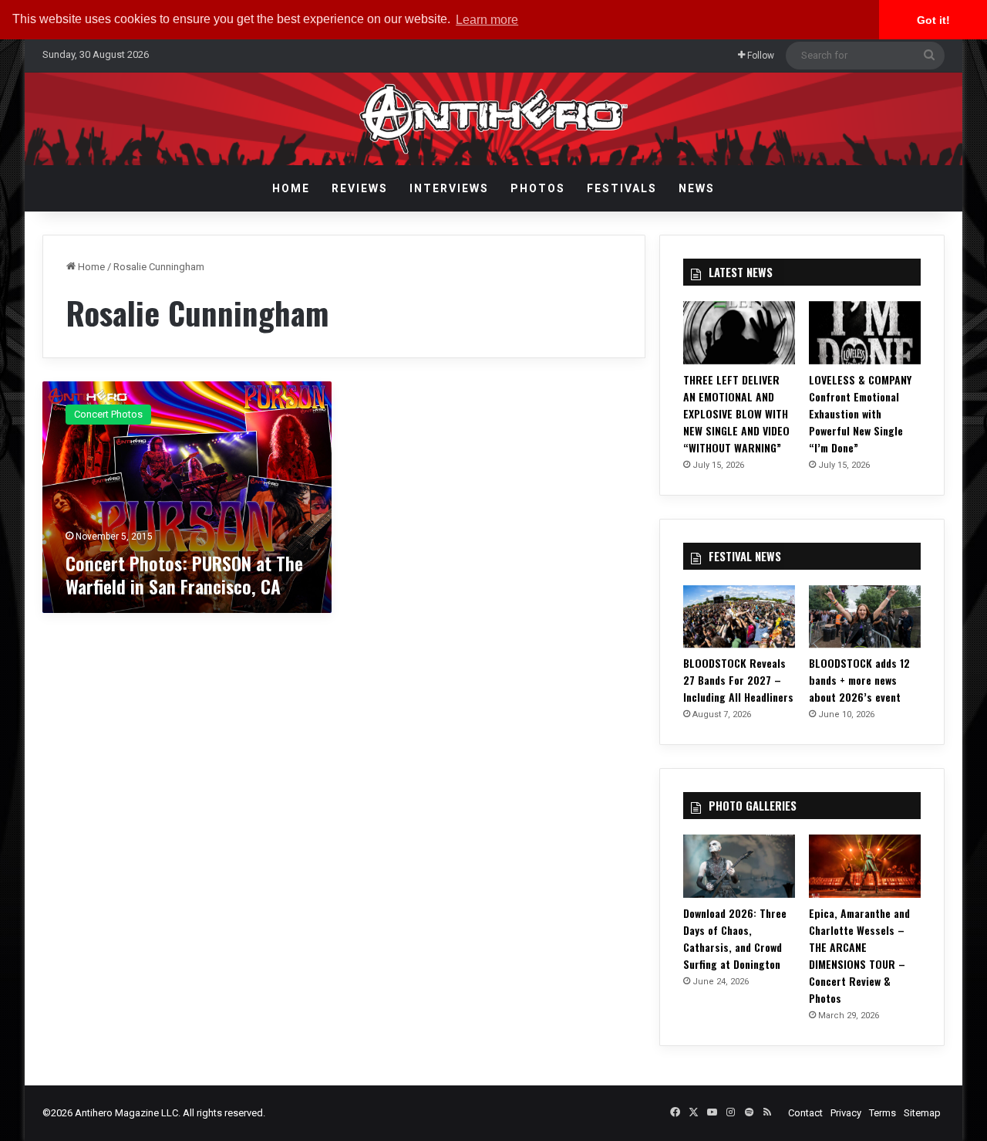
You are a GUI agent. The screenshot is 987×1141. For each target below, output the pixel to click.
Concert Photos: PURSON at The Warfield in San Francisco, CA (184, 574)
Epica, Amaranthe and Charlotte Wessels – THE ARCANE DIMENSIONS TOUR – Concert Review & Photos (859, 955)
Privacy (845, 1113)
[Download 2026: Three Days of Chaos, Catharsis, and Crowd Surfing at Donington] (739, 866)
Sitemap (922, 1113)
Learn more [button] (487, 19)
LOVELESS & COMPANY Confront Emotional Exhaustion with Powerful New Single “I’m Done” (860, 413)
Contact (805, 1113)
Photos (537, 188)
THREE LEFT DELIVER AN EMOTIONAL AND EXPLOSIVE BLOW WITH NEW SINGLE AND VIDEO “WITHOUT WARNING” (736, 413)
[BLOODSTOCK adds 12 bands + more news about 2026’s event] (865, 616)
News (697, 188)
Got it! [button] (933, 20)
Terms (882, 1113)
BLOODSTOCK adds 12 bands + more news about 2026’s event (859, 680)
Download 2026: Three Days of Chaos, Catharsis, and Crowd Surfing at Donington (735, 938)
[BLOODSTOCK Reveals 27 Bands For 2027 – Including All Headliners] (739, 616)
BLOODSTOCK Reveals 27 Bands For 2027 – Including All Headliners (738, 680)
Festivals (622, 188)
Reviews (360, 188)
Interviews (449, 188)
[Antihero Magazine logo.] (494, 118)
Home (291, 188)
